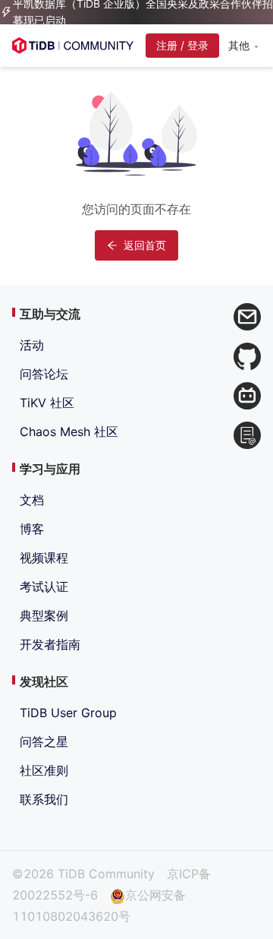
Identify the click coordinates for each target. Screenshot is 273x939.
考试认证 (44, 586)
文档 (32, 499)
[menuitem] (242, 46)
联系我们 (44, 799)
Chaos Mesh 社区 (69, 431)
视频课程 (44, 557)
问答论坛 (44, 373)
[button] (242, 45)
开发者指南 (50, 644)
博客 (32, 528)
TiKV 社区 (47, 402)
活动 (32, 345)
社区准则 (44, 770)
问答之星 (44, 741)
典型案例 (44, 615)
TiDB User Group (68, 712)
